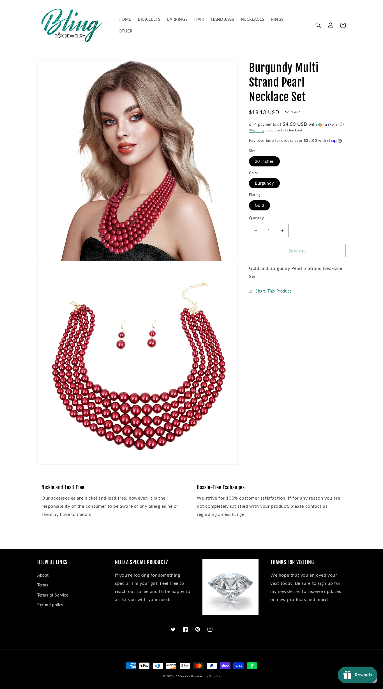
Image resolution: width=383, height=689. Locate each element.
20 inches (264, 161)
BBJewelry (183, 676)
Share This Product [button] (273, 291)
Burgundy (264, 183)
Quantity (256, 217)
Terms (42, 585)
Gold (259, 205)
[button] (318, 25)
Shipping (256, 130)
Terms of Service (52, 595)
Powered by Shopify (205, 676)
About (43, 575)
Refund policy (50, 604)
